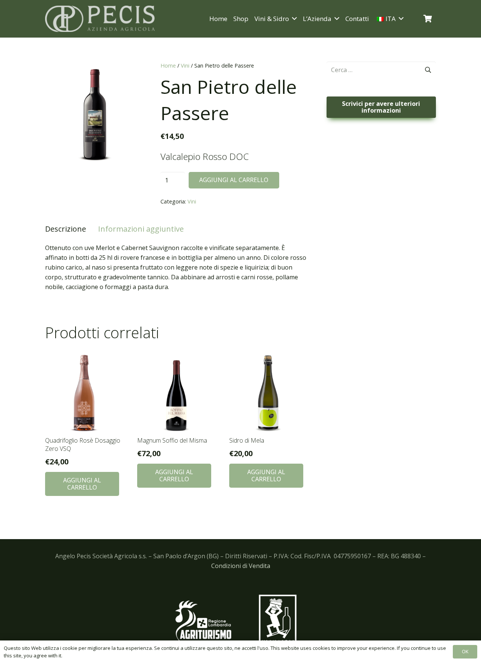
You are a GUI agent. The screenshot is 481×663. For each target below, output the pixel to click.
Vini (185, 65)
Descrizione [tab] (65, 229)
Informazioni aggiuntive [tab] (141, 229)
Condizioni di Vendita (240, 566)
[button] (293, 18)
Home (168, 65)
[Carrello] (427, 19)
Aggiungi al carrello (233, 180)
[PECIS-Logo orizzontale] (100, 19)
